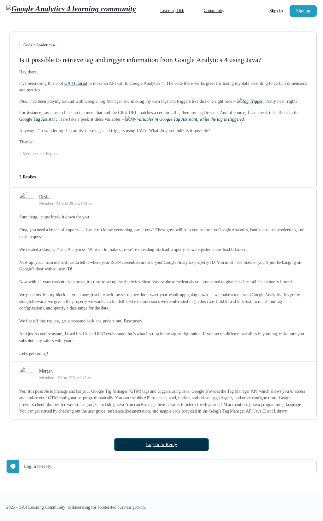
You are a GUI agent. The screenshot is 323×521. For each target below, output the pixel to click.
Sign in (276, 11)
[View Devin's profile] (26, 199)
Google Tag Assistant (38, 119)
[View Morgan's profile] (26, 374)
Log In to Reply (161, 444)
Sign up (303, 11)
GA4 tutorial (75, 83)
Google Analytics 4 (39, 45)
